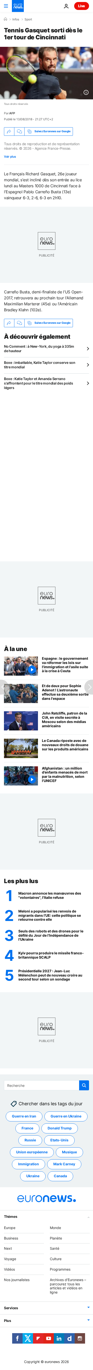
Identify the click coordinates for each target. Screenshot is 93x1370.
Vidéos (9, 1269)
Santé (54, 1248)
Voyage (10, 1259)
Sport (28, 19)
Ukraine (32, 1176)
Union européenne (32, 1152)
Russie (30, 1140)
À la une (15, 648)
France (27, 1128)
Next (8, 1248)
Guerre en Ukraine (66, 1116)
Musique (69, 1152)
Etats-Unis (59, 1140)
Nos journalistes (17, 1280)
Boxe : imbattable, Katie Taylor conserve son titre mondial (39, 364)
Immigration (28, 1164)
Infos (15, 19)
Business (11, 1238)
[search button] (84, 1085)
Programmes (60, 1269)
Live (81, 6)
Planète (56, 1238)
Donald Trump (60, 1128)
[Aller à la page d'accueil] (18, 6)
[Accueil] (5, 19)
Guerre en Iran (24, 1116)
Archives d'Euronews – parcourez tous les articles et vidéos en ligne (68, 1286)
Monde (55, 1228)
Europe (9, 1228)
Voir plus (10, 156)
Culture (56, 1259)
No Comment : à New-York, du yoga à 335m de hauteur (39, 348)
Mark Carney (64, 1164)
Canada (60, 1176)
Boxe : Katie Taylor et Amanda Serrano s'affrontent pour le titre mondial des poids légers (38, 383)
